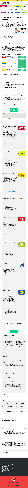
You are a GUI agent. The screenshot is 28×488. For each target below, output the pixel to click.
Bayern (11, 157)
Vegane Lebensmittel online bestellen (21, 465)
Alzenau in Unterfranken (5, 124)
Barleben (12, 461)
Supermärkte (16, 2)
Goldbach (17, 123)
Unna (11, 465)
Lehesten (12, 467)
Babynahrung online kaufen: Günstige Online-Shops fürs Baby (21, 468)
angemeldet (6, 454)
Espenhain (12, 464)
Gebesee (12, 463)
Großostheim (22, 123)
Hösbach (19, 123)
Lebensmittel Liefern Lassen (12, 482)
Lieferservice (11, 2)
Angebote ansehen (22, 57)
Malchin (12, 468)
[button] (14, 41)
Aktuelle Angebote (22, 2)
